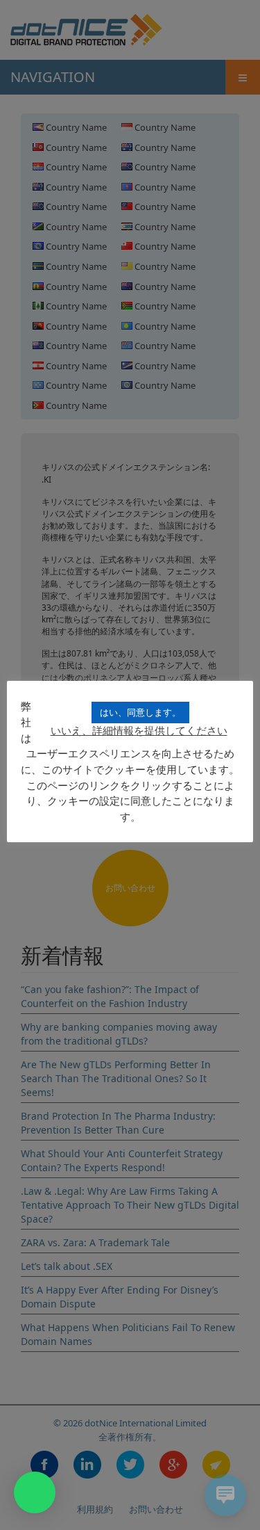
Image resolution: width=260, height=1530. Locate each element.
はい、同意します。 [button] (140, 712)
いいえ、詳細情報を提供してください (139, 730)
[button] (34, 1492)
